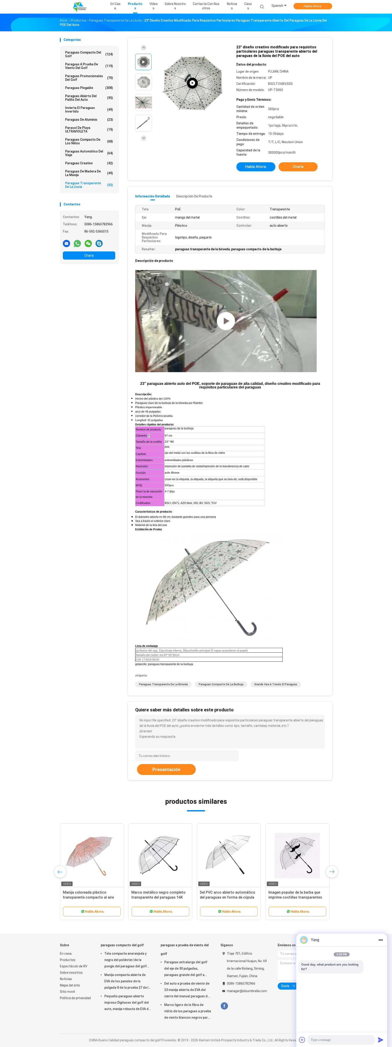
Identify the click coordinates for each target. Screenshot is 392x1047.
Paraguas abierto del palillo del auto (89, 97)
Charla (89, 255)
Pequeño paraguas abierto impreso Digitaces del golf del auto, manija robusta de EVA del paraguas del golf (127, 1003)
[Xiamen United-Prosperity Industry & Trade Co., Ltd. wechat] (88, 243)
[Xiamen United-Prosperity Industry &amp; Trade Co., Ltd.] (80, 6)
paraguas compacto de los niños (89, 141)
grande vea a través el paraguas (275, 684)
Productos (67, 960)
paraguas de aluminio (89, 119)
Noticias (66, 979)
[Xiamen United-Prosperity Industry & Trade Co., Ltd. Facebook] (224, 1006)
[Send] (380, 1040)
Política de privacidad (75, 998)
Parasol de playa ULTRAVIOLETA (89, 129)
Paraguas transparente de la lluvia (89, 185)
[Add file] (302, 1040)
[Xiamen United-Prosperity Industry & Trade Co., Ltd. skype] (99, 243)
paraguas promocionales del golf (89, 77)
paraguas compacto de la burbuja (221, 684)
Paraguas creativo (89, 163)
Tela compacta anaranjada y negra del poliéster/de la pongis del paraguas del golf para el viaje (125, 960)
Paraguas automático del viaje (89, 153)
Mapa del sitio (70, 985)
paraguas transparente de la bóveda (163, 684)
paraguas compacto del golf (89, 54)
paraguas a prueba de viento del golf (89, 66)
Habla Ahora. (313, 6)
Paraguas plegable (89, 88)
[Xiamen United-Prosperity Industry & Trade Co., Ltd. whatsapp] (77, 243)
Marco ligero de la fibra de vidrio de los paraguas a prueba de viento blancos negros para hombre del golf (187, 1012)
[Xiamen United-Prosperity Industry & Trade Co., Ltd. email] (66, 243)
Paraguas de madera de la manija (89, 173)
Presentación (166, 769)
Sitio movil (67, 991)
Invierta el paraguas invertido (89, 109)
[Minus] (380, 940)
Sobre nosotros (71, 972)
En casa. (66, 953)
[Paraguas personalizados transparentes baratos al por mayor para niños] (192, 83)
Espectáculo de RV (73, 966)
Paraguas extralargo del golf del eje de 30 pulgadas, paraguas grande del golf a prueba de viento (185, 969)
